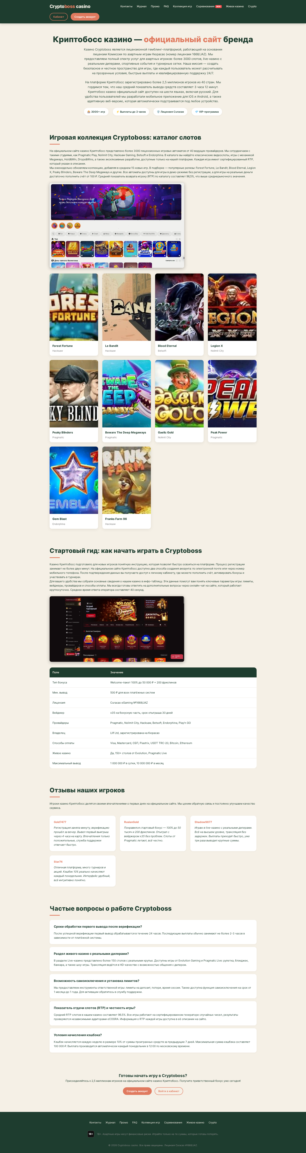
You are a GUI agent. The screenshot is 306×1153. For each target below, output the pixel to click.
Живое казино (235, 6)
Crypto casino (70, 6)
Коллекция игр (182, 6)
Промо (155, 6)
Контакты (126, 6)
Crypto (252, 6)
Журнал (142, 6)
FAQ (166, 6)
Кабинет (58, 16)
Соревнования (208, 6)
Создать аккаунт (85, 16)
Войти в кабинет (168, 1091)
